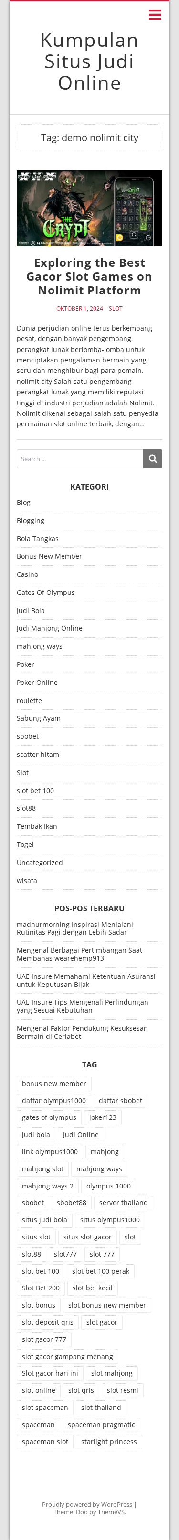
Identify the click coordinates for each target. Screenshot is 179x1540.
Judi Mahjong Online (50, 628)
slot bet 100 (35, 791)
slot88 (26, 809)
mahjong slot (42, 1168)
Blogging (30, 521)
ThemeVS (111, 1512)
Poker (25, 665)
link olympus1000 (50, 1151)
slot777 (65, 1253)
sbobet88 (71, 1202)
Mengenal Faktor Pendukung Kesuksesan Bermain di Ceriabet (82, 1032)
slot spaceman (45, 1407)
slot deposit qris (48, 1322)
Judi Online (81, 1134)
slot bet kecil (93, 1287)
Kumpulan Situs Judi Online (89, 60)
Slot (116, 308)
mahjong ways (40, 647)
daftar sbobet (120, 1100)
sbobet (28, 737)
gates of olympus (49, 1117)
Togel (25, 845)
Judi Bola (31, 611)
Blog (24, 503)
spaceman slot (45, 1441)
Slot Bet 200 (41, 1287)
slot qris (81, 1390)
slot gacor (101, 1322)
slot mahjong (112, 1373)
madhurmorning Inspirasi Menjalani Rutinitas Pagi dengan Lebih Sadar (75, 928)
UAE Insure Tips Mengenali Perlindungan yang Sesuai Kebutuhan (82, 1006)
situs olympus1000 (110, 1219)
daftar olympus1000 (54, 1100)
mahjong (105, 1151)
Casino (27, 575)
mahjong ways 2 (48, 1185)
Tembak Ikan (37, 827)
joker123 (102, 1117)
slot (130, 1236)
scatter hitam (38, 755)
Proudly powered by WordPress (87, 1504)
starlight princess (109, 1441)
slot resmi (122, 1390)
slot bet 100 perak (100, 1271)
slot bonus (38, 1304)
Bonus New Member (49, 557)
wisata (27, 881)
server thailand (123, 1202)
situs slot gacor (87, 1236)
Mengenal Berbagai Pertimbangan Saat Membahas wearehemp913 (79, 954)
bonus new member (54, 1083)
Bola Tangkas (38, 539)
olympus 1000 (108, 1185)
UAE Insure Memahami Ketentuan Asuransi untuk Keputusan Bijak (86, 980)
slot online (38, 1390)
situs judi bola (44, 1219)
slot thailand (101, 1407)
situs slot (36, 1236)
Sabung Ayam (39, 719)
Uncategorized (40, 863)
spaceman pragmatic (101, 1424)
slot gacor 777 (44, 1339)
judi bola (36, 1134)
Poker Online (37, 683)
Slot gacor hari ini (50, 1373)
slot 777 (102, 1253)
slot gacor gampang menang (67, 1356)
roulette (29, 701)
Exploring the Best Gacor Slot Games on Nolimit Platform (89, 276)
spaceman (38, 1424)
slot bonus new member (107, 1304)
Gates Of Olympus (46, 593)
